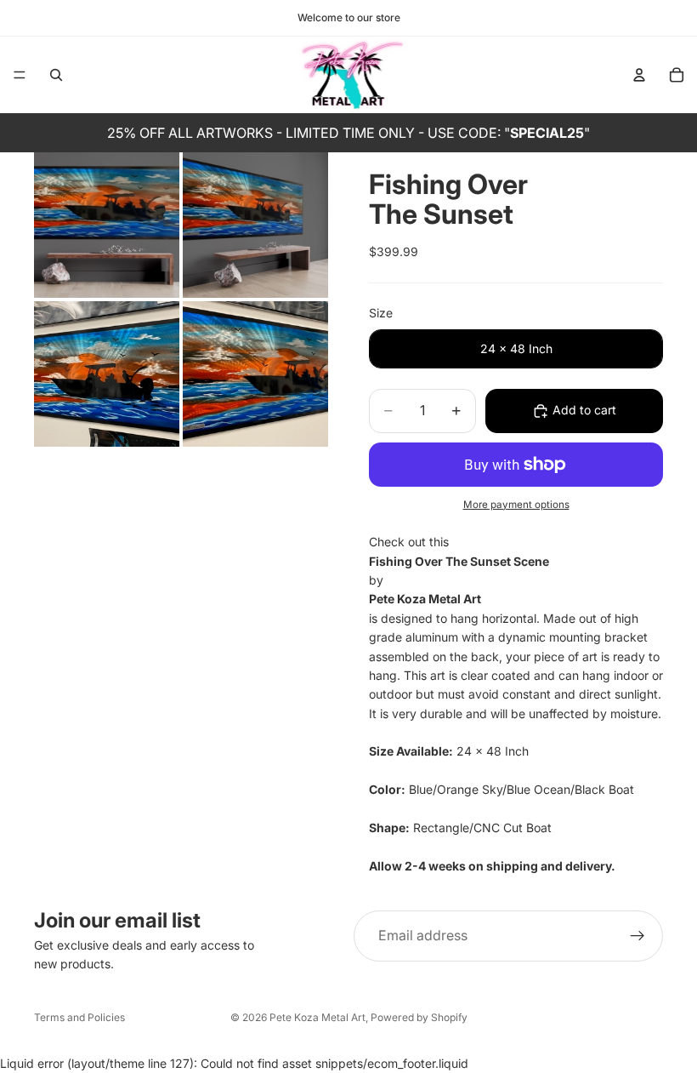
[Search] (56, 75)
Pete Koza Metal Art (317, 1017)
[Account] (639, 75)
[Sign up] (637, 936)
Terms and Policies (79, 1017)
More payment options (516, 505)
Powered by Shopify (419, 1017)
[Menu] (19, 74)
